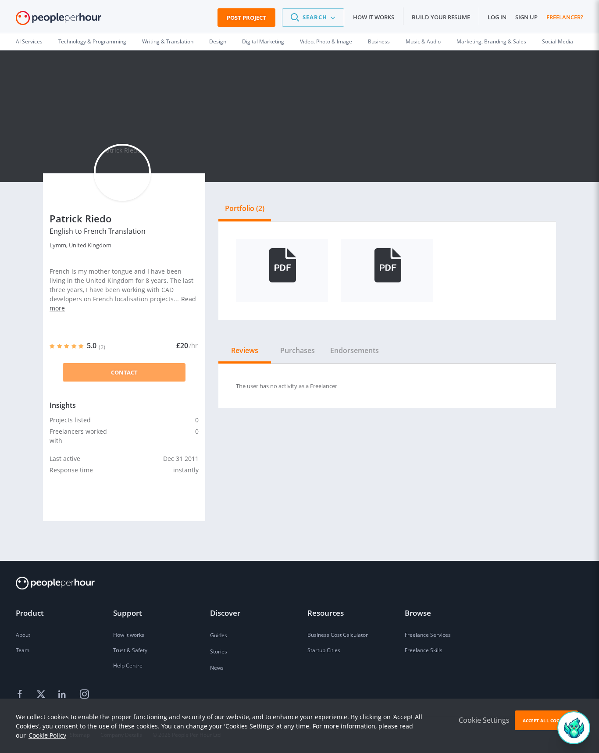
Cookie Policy (47, 735)
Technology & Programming (92, 41)
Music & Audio (423, 41)
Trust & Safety (130, 650)
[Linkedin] (63, 694)
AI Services (29, 41)
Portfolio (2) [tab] (244, 208)
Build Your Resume (441, 17)
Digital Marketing (263, 41)
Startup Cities (323, 650)
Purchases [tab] (297, 350)
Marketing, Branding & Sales (491, 41)
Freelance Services (428, 635)
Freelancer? (564, 17)
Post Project (246, 17)
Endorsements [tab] (354, 350)
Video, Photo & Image (326, 41)
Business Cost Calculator (337, 635)
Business (379, 41)
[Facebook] (21, 694)
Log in (497, 17)
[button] (313, 17)
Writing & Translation (167, 41)
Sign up (526, 17)
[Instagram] (84, 694)
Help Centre (128, 665)
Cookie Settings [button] (484, 720)
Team (22, 650)
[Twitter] (42, 694)
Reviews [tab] (244, 350)
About (23, 635)
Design (217, 41)
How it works (373, 17)
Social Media (557, 41)
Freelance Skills (423, 650)
